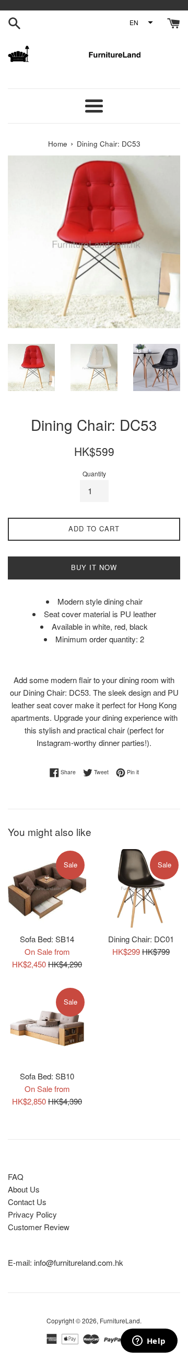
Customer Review (38, 1226)
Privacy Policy (32, 1214)
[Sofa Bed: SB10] (47, 1025)
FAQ (16, 1176)
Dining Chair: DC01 (141, 938)
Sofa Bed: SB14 (47, 938)
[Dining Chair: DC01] (141, 888)
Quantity (94, 473)
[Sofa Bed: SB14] (47, 888)
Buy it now (94, 567)
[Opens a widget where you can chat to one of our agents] (149, 1342)
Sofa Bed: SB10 (47, 1076)
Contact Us (27, 1201)
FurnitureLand (120, 1320)
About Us (24, 1189)
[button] (141, 22)
